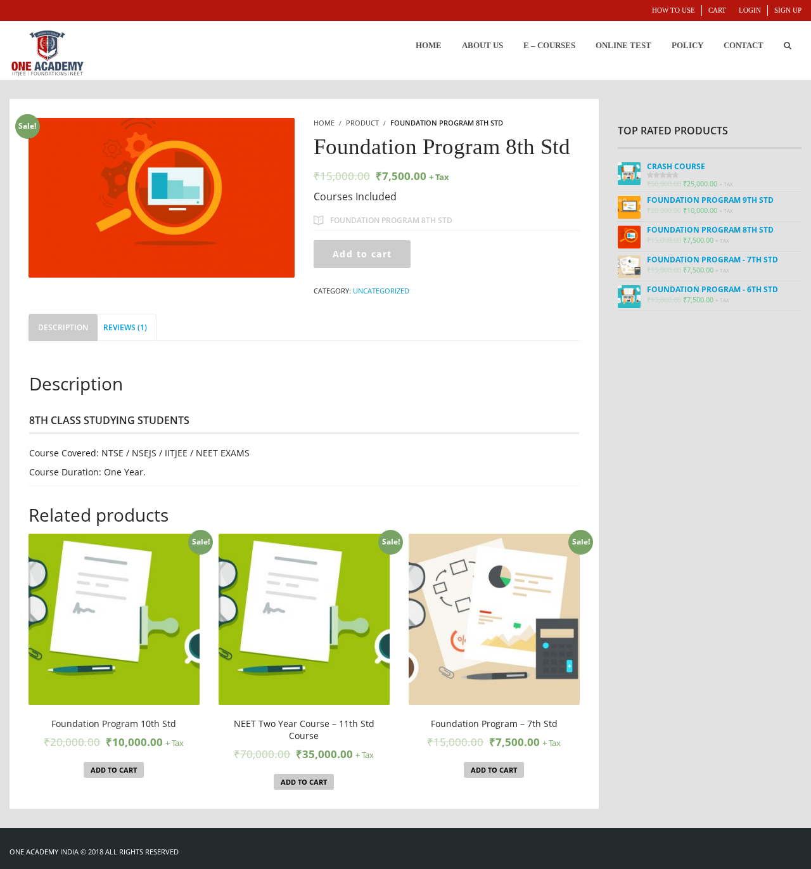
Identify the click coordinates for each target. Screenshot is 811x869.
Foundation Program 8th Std (391, 220)
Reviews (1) (125, 327)
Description (63, 327)
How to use (673, 10)
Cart (717, 10)
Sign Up (787, 10)
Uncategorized (381, 290)
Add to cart (362, 254)
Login (750, 10)
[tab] (63, 327)
